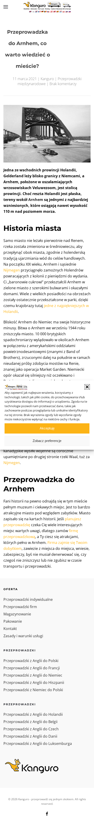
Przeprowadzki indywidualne (28, 599)
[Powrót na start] (47, 6)
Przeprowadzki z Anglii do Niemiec (32, 675)
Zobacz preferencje (47, 441)
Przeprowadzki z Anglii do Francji (31, 667)
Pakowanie (12, 621)
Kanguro (47, 78)
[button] (87, 387)
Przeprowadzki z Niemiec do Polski (33, 689)
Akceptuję (47, 428)
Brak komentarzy (63, 83)
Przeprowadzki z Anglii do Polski (30, 660)
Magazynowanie (17, 614)
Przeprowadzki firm (20, 606)
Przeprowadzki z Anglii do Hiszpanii (33, 682)
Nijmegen (11, 270)
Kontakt (10, 628)
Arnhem (35, 199)
